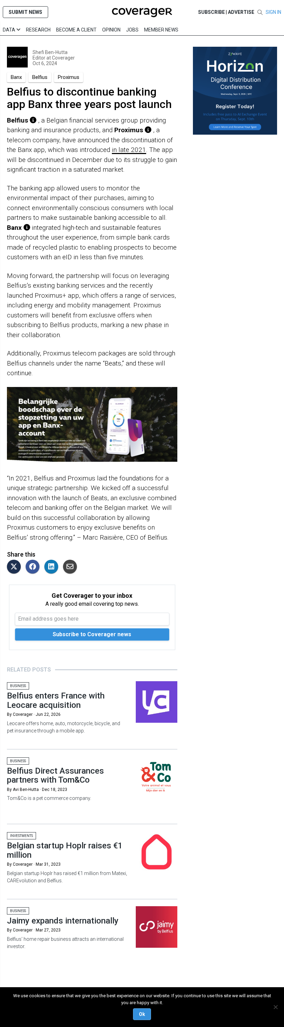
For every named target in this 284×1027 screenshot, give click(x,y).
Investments (21, 836)
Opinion (111, 30)
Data (9, 30)
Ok (142, 1014)
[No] (275, 1006)
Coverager (63, 58)
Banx (16, 77)
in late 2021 (129, 150)
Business (18, 686)
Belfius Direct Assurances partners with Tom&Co (55, 775)
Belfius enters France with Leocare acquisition (56, 700)
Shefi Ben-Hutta (50, 52)
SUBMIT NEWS (25, 12)
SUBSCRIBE (211, 12)
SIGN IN (273, 12)
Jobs (132, 30)
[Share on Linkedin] (53, 567)
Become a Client (76, 30)
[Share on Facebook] (34, 567)
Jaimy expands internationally (62, 921)
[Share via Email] (71, 567)
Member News (161, 30)
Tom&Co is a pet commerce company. (49, 798)
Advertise (241, 12)
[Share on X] (15, 567)
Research (38, 30)
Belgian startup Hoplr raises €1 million (65, 850)
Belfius (39, 77)
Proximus (68, 77)
